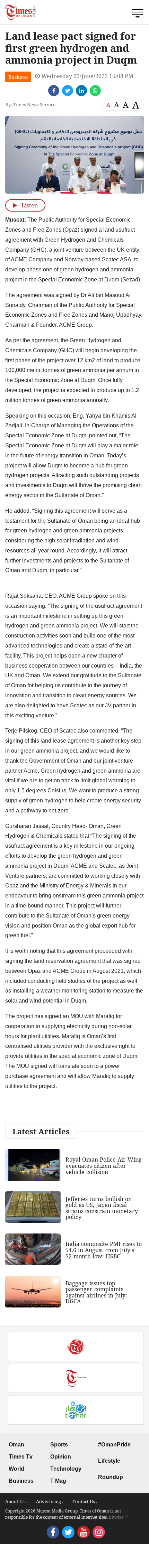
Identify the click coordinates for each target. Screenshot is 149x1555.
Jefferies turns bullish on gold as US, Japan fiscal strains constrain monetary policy (101, 1208)
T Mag (58, 1481)
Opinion (60, 1457)
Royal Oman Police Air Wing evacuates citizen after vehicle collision (103, 1165)
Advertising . (49, 1501)
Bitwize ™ (118, 1517)
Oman (16, 1444)
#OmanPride (114, 1444)
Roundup (110, 1477)
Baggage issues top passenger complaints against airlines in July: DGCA (96, 1292)
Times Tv (21, 1457)
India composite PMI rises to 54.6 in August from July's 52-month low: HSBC (103, 1250)
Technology (65, 1469)
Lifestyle (109, 1461)
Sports (59, 1444)
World (16, 1469)
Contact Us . (84, 1501)
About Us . (16, 1501)
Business (18, 77)
